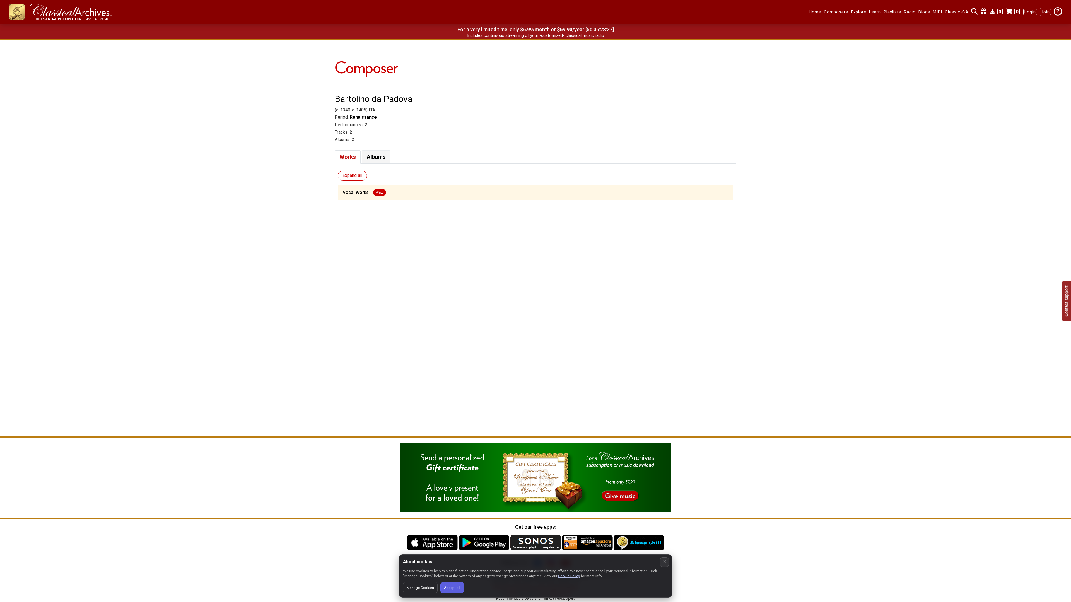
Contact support (1066, 301)
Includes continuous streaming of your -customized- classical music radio (535, 35)
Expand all (352, 175)
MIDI (937, 11)
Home (815, 11)
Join (1045, 11)
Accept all (452, 588)
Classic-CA (956, 11)
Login (1030, 11)
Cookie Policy (569, 576)
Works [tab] (347, 157)
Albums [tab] (376, 157)
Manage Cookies (420, 588)
